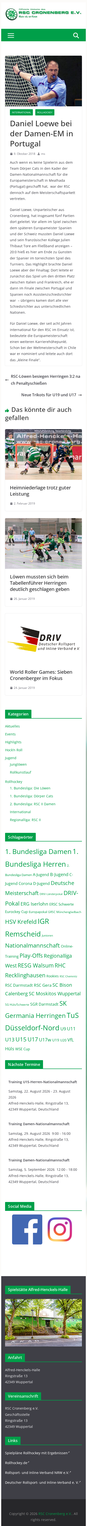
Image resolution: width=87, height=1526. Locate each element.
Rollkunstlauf (20, 772)
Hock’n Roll (13, 750)
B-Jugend (59, 874)
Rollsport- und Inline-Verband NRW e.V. (37, 1472)
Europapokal (38, 912)
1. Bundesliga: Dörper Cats (31, 796)
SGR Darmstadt (44, 1004)
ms (43, 154)
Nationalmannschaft (32, 945)
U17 (33, 1039)
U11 (71, 1029)
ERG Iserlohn (34, 904)
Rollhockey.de (16, 1462)
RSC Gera (42, 985)
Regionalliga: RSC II (25, 819)
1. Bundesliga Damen (38, 851)
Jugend (10, 758)
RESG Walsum (36, 965)
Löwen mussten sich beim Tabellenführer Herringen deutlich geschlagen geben (39, 582)
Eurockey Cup (16, 911)
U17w (45, 1039)
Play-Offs (31, 955)
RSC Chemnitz (68, 976)
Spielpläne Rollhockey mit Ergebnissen (36, 1453)
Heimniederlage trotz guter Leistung (40, 490)
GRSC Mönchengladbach (64, 912)
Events (10, 734)
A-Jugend (41, 874)
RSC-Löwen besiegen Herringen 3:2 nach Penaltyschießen (45, 380)
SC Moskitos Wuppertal (55, 993)
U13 (9, 1039)
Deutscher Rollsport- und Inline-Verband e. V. (42, 1482)
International (21, 112)
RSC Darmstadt (19, 985)
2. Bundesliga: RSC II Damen (33, 804)
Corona (25, 883)
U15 (21, 1039)
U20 (63, 1040)
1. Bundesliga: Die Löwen (30, 788)
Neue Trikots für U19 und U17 (48, 394)
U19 (55, 1040)
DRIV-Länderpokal (51, 894)
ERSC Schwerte (61, 904)
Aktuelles (12, 726)
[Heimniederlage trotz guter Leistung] (43, 432)
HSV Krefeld (21, 921)
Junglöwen (18, 764)
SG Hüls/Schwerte (17, 1005)
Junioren (47, 935)
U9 (63, 1029)
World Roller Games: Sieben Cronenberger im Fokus (41, 675)
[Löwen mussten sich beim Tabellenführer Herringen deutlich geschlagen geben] (43, 521)
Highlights (13, 742)
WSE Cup (22, 1048)
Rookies (52, 976)
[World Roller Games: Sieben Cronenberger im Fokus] (43, 616)
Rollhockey (44, 112)
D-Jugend (41, 883)
